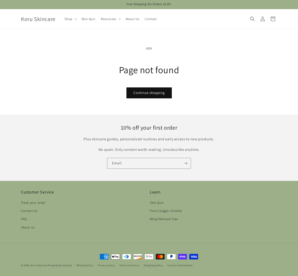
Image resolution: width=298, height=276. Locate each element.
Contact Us (29, 211)
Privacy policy (106, 265)
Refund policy (85, 265)
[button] (70, 19)
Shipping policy (153, 265)
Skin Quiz (157, 202)
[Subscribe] (185, 163)
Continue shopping (149, 92)
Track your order (33, 202)
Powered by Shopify (60, 265)
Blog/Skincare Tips (164, 219)
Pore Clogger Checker (166, 211)
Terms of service (129, 265)
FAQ (24, 219)
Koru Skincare (38, 265)
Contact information (180, 265)
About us (28, 227)
